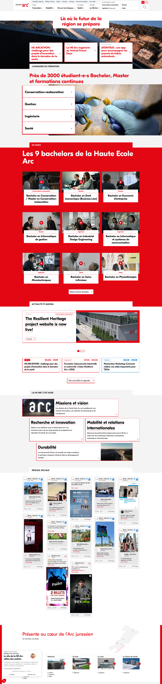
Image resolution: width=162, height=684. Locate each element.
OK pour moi (31, 674)
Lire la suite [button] (29, 504)
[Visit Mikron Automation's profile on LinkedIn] (98, 500)
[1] (78, 351)
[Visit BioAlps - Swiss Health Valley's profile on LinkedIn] (122, 555)
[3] (84, 351)
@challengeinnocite (77, 570)
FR (143, 2)
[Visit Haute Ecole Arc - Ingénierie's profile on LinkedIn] (27, 555)
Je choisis (11, 674)
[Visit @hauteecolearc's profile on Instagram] (49, 556)
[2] (81, 351)
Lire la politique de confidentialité (12, 668)
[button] (38, 8)
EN (146, 2)
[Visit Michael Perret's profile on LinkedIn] (122, 511)
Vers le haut (156, 678)
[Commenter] (124, 523)
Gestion (51, 673)
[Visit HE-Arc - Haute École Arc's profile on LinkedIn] (25, 479)
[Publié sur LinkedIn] (42, 479)
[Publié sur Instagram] (65, 556)
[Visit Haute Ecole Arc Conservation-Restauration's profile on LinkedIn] (98, 549)
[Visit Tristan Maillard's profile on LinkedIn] (50, 504)
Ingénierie (51, 674)
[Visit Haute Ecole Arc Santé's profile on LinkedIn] (27, 497)
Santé (25, 678)
